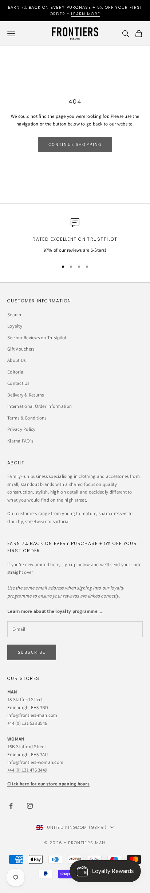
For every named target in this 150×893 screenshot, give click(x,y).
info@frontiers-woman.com (35, 762)
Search (14, 315)
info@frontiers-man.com (32, 715)
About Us (16, 360)
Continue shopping (75, 144)
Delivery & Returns (25, 395)
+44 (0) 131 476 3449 (27, 770)
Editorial (15, 372)
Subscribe (32, 652)
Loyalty (14, 326)
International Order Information (39, 406)
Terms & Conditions (27, 418)
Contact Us (18, 383)
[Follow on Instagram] (29, 805)
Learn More (85, 14)
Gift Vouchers (20, 349)
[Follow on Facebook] (11, 805)
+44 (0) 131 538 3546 (27, 723)
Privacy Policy (21, 429)
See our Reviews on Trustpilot (37, 338)
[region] (75, 236)
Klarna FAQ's (20, 441)
